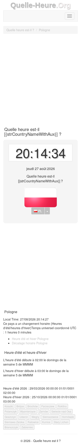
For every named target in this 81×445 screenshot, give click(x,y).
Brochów (32, 406)
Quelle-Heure (33, 5)
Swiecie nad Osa (61, 411)
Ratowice (33, 422)
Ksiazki (9, 406)
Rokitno (62, 406)
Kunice (46, 422)
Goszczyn (10, 417)
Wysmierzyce (28, 411)
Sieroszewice (50, 417)
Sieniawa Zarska (14, 422)
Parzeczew (47, 406)
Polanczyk (11, 411)
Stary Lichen (61, 422)
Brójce (20, 406)
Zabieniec (27, 427)
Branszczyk (11, 427)
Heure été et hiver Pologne (30, 339)
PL (39, 211)
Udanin (23, 417)
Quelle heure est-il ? (20, 30)
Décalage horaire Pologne (30, 343)
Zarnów (43, 411)
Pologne (44, 30)
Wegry (35, 417)
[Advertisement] (40, 78)
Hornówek (68, 417)
